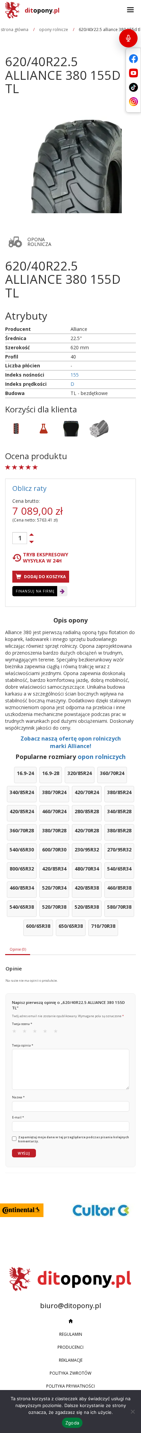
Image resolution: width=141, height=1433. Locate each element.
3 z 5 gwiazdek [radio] (37, 1032)
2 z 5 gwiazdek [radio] (26, 1032)
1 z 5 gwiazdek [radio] (16, 1032)
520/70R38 (54, 907)
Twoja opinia (22, 1045)
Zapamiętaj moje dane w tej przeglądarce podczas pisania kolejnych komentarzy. (73, 1139)
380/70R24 (54, 792)
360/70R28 (22, 830)
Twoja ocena (22, 1024)
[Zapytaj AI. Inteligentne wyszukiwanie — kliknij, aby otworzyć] (128, 38)
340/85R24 (22, 792)
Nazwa (18, 1097)
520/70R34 (54, 887)
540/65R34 (119, 868)
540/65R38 (22, 907)
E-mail (18, 1117)
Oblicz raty (29, 488)
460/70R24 (54, 811)
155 (74, 374)
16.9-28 (50, 773)
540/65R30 (22, 849)
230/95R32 (87, 849)
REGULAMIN (70, 1334)
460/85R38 (119, 887)
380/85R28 (119, 830)
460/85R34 (22, 887)
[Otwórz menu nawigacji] (130, 10)
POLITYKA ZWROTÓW (70, 1373)
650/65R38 (71, 926)
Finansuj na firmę (35, 591)
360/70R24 (112, 773)
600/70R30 (54, 849)
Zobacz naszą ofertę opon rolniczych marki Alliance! (71, 742)
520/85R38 (87, 907)
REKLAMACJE (70, 1360)
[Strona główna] (70, 1321)
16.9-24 (25, 773)
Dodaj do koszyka (44, 577)
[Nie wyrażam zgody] (132, 1411)
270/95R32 (119, 849)
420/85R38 (87, 887)
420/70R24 (87, 792)
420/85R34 (54, 868)
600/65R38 (38, 926)
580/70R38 (119, 907)
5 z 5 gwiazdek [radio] (57, 1032)
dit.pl (42, 10)
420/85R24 (22, 811)
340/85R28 (119, 811)
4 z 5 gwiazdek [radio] (47, 1032)
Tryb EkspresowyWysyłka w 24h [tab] (45, 558)
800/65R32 (22, 868)
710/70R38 (103, 926)
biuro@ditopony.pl (70, 1305)
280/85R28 (87, 811)
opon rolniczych (102, 756)
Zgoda (72, 1422)
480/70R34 (87, 868)
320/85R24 (79, 773)
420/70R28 (87, 830)
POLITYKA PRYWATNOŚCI (70, 1386)
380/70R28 (54, 830)
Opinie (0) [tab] (18, 949)
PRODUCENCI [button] (70, 1347)
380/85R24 (119, 792)
